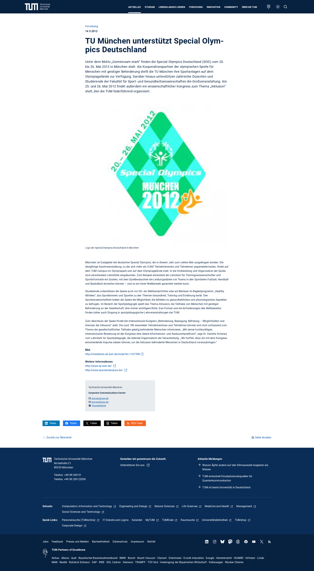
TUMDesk (168, 520)
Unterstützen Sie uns (132, 465)
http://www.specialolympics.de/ (104, 370)
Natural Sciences (165, 506)
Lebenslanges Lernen (172, 7)
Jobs (45, 541)
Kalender (137, 520)
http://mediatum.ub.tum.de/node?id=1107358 (112, 354)
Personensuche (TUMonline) (79, 520)
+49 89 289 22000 (75, 479)
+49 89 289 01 (72, 475)
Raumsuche (188, 520)
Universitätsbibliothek (215, 520)
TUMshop (241, 520)
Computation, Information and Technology (87, 506)
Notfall (151, 541)
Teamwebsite (99, 405)
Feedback (57, 541)
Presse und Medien (77, 541)
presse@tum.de (100, 398)
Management (244, 506)
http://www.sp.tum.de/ (98, 365)
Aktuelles (134, 7)
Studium (150, 7)
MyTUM (151, 520)
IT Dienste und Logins (116, 520)
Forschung (196, 7)
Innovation (213, 7)
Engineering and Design (133, 506)
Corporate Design (72, 525)
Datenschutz (120, 541)
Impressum (137, 541)
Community (231, 7)
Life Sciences (190, 506)
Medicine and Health (217, 506)
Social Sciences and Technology (81, 511)
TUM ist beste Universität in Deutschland (226, 487)
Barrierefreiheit (100, 541)
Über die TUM (249, 7)
